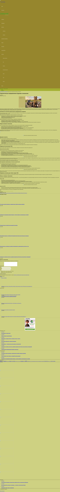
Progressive (16, 361)
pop (14, 361)
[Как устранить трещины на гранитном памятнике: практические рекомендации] (7, 455)
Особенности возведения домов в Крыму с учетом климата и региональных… (11, 303)
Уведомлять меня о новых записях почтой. (6, 272)
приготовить (37, 361)
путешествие (39, 361)
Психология (3, 50)
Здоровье (2, 23)
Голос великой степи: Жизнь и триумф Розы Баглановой (8, 296)
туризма (54, 361)
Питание (2, 46)
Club (3, 361)
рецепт (48, 361)
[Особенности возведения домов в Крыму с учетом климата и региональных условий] (7, 213)
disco (10, 361)
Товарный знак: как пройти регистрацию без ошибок (9, 225)
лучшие (21, 361)
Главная (1, 91)
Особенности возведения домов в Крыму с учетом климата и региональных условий (14, 214)
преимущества (33, 361)
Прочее (2, 54)
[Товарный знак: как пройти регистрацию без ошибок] (5, 309)
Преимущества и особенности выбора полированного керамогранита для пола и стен (14, 246)
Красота (2, 27)
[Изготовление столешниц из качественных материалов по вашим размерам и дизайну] (7, 463)
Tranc (3, 77)
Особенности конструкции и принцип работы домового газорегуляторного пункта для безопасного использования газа (16, 286)
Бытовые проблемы (4, 91)
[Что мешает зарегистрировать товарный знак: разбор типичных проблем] (7, 369)
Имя (0, 267)
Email (1, 268)
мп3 (26, 361)
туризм (52, 361)
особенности (28, 361)
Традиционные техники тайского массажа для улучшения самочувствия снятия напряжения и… (13, 316)
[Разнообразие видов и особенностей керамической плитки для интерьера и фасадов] (7, 234)
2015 (1, 361)
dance (5, 361)
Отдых (2, 42)
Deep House (7, 361)
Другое (4, 81)
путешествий (42, 361)
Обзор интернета (5, 58)
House (3, 73)
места (24, 361)
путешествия (46, 361)
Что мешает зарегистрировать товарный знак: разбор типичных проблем (12, 204)
